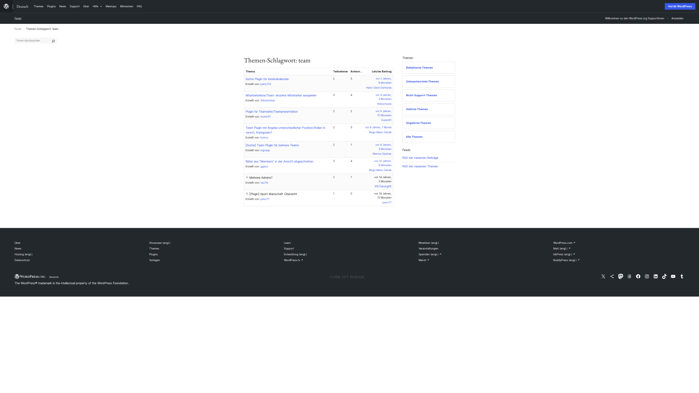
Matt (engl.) (562, 248)
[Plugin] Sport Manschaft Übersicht (273, 194)
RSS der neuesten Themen (420, 166)
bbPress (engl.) (564, 254)
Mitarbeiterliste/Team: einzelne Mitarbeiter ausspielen (281, 95)
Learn (287, 242)
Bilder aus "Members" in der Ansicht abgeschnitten (279, 161)
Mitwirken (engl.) (429, 242)
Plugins (153, 254)
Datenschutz (22, 260)
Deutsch (54, 276)
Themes (154, 248)
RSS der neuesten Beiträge (420, 158)
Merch (424, 260)
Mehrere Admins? (261, 177)
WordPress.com (564, 242)
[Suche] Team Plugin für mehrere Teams (272, 145)
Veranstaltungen (428, 248)
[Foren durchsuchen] (53, 40)
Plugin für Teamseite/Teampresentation (272, 111)
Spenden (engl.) (430, 254)
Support (289, 248)
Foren (18, 18)
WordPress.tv (293, 260)
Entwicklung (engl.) (295, 254)
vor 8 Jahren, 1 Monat (378, 127)
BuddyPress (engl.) (566, 260)
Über (18, 242)
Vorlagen (154, 260)
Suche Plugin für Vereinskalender (267, 79)
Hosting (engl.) (24, 254)
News (18, 248)
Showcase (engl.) (160, 242)
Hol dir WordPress (680, 6)
